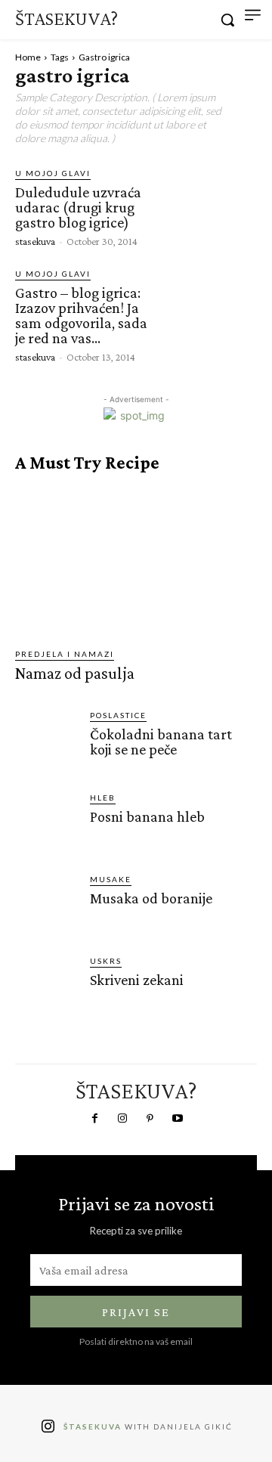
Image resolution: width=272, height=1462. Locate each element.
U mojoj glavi (53, 173)
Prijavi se (136, 1312)
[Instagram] (122, 1118)
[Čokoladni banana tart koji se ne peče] (46, 740)
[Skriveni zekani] (46, 986)
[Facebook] (94, 1118)
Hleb (103, 797)
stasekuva (35, 241)
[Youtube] (176, 1118)
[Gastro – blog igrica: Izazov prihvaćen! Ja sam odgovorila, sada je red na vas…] (211, 314)
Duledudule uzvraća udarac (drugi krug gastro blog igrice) (78, 207)
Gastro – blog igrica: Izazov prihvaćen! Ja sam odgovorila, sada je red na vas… (81, 315)
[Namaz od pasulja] (136, 560)
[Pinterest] (149, 1118)
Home (28, 57)
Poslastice (118, 715)
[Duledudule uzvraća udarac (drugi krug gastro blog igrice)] (211, 207)
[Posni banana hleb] (46, 822)
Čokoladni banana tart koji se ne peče (161, 741)
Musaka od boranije (151, 898)
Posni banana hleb (147, 816)
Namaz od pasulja (74, 673)
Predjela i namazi (64, 653)
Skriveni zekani (137, 979)
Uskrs (106, 960)
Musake (110, 879)
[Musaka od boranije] (46, 904)
